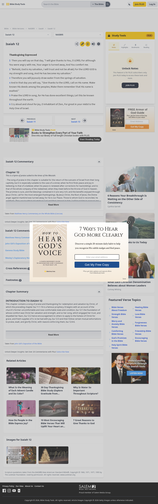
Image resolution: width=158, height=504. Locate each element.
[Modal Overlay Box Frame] (79, 252)
